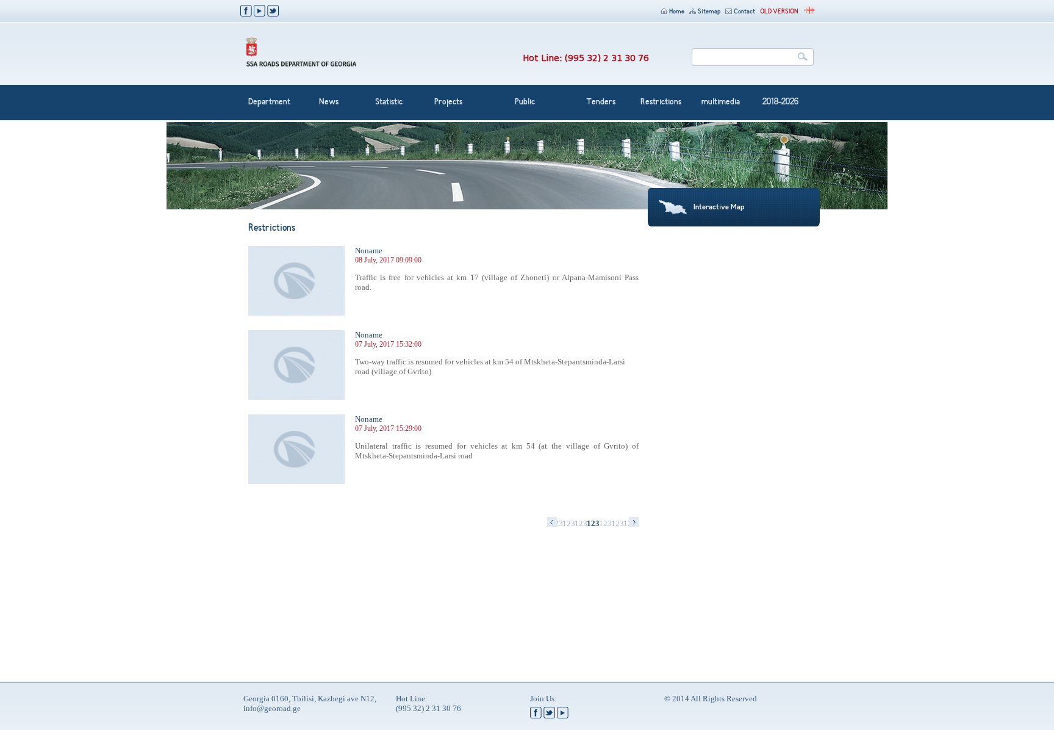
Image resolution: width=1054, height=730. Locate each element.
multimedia (720, 102)
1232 (568, 523)
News (329, 102)
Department (269, 102)
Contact (744, 12)
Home (676, 12)
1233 (581, 523)
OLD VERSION (779, 12)
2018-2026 (780, 102)
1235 (605, 523)
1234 (593, 523)
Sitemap (709, 12)
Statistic (389, 102)
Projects (448, 102)
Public (525, 102)
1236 (617, 523)
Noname (368, 250)
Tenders (600, 102)
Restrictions (660, 102)
